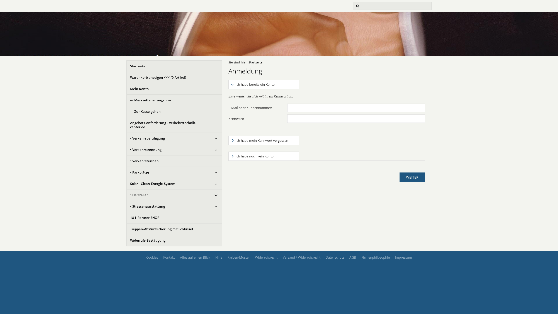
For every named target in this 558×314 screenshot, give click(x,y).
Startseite (137, 66)
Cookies (152, 257)
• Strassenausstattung (147, 206)
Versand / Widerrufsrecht (301, 257)
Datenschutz (335, 257)
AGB (352, 257)
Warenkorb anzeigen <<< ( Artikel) (158, 77)
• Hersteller (139, 195)
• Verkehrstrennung (146, 149)
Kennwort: (236, 118)
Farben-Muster (239, 257)
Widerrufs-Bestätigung (147, 240)
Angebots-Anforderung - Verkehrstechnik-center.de (163, 125)
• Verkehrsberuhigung (147, 138)
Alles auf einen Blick (195, 257)
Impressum (403, 257)
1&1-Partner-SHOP (144, 217)
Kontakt (169, 257)
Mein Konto (139, 89)
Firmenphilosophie (375, 257)
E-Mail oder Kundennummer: (250, 108)
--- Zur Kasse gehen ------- (149, 111)
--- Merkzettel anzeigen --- (150, 100)
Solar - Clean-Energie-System (152, 183)
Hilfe (218, 257)
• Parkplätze (139, 172)
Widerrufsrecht (266, 257)
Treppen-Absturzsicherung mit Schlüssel (161, 229)
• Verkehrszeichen (144, 161)
